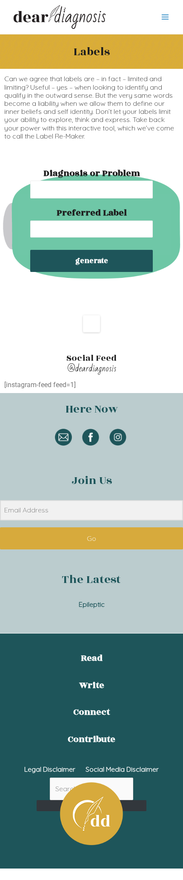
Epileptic (92, 604)
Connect (91, 712)
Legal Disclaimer (49, 769)
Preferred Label (92, 213)
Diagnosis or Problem (91, 173)
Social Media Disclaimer (122, 769)
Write (91, 685)
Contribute (91, 739)
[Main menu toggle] (165, 17)
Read (92, 658)
